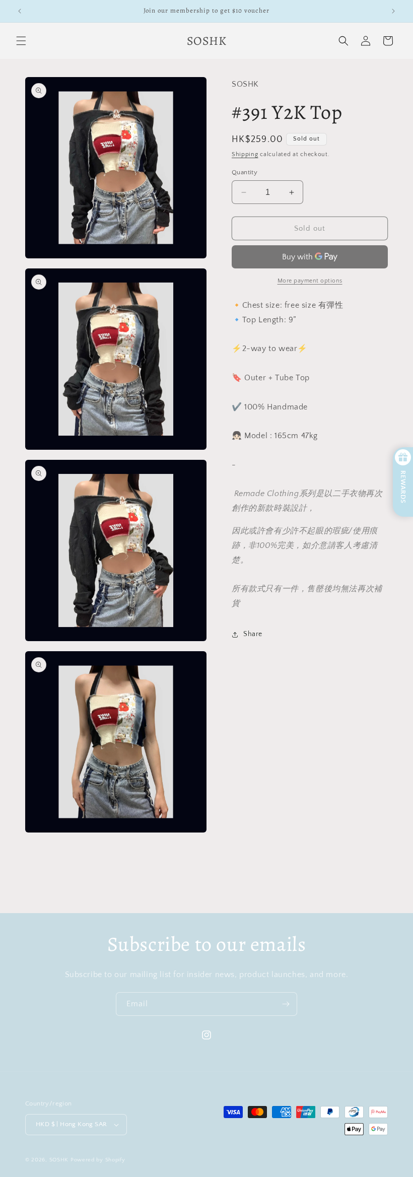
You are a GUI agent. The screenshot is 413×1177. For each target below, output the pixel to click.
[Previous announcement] (20, 11)
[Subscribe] (285, 1004)
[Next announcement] (393, 11)
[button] (21, 41)
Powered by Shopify (98, 1160)
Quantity (244, 172)
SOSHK (59, 1160)
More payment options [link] (310, 281)
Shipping (245, 154)
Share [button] (252, 634)
